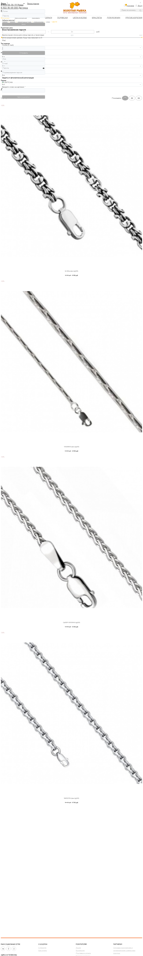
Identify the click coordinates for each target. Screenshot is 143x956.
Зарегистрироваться (23, 97)
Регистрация (33, 3)
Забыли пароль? (8, 20)
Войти (24, 24)
